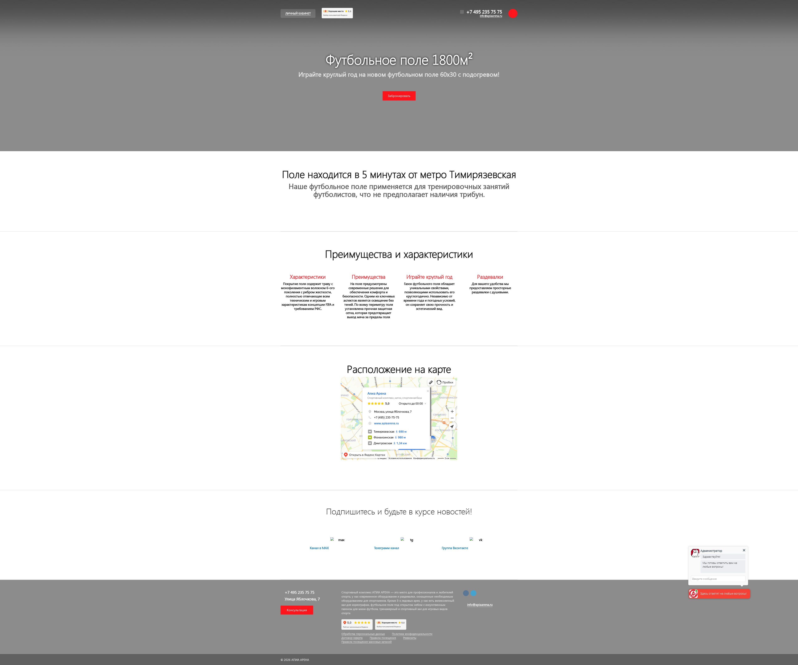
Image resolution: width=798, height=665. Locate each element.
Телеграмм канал (386, 548)
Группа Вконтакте (455, 548)
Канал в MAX (319, 548)
